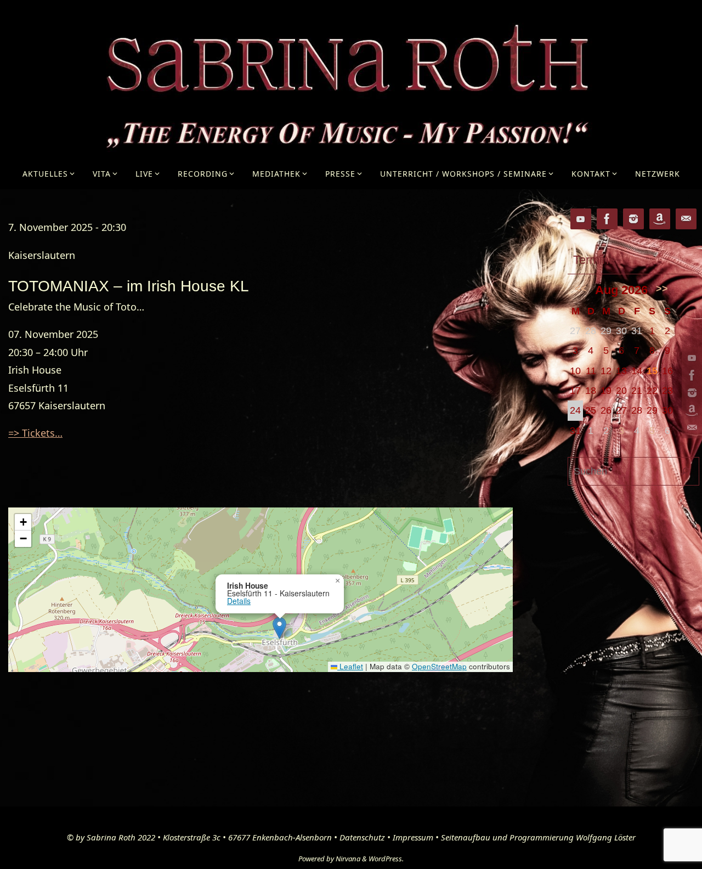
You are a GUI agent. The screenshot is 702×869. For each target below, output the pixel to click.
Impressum (413, 837)
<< (581, 288)
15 (652, 370)
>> (662, 288)
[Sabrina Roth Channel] (690, 357)
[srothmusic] (690, 392)
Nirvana (348, 859)
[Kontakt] (690, 427)
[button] (279, 628)
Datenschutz (362, 837)
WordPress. (386, 859)
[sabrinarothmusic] (690, 375)
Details (239, 600)
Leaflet (350, 666)
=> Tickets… (35, 432)
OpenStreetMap (439, 666)
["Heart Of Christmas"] (690, 410)
